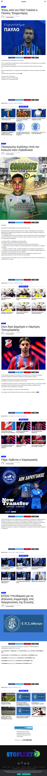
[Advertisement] (23, 89)
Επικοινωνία (15, 768)
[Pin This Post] (27, 57)
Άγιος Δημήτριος (12, 416)
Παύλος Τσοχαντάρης (19, 103)
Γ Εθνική (4, 767)
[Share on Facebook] (11, 57)
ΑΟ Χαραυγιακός (12, 552)
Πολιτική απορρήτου (26, 774)
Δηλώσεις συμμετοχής (13, 687)
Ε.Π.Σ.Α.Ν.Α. (23, 767)
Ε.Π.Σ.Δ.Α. (18, 767)
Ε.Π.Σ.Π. (13, 767)
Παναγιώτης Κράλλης (19, 283)
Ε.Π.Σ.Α (9, 767)
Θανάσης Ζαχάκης (10, 17)
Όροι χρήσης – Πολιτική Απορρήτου (28, 768)
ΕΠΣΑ (20, 687)
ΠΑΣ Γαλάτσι (11, 103)
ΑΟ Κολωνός (11, 283)
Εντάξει (18, 774)
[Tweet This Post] (19, 57)
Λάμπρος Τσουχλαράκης (21, 416)
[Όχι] (45, 772)
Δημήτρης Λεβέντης (20, 552)
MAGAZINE (29, 767)
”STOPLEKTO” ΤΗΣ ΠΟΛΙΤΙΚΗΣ (39, 767)
